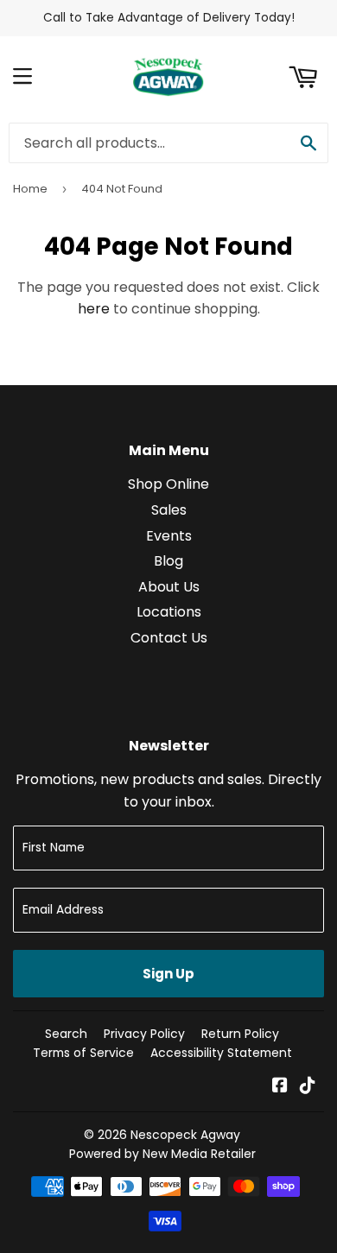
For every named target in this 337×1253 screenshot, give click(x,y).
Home (30, 188)
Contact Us (168, 638)
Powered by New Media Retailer (162, 1153)
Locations (169, 612)
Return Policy (240, 1033)
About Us (169, 587)
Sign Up (168, 974)
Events (169, 536)
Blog (168, 561)
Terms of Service (83, 1052)
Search (66, 1033)
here (94, 309)
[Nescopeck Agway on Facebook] (280, 1087)
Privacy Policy (144, 1033)
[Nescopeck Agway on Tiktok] (307, 1087)
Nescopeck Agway (185, 1134)
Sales (169, 510)
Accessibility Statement (221, 1052)
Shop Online (168, 484)
